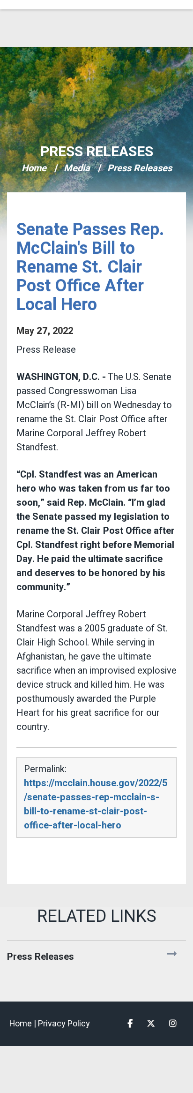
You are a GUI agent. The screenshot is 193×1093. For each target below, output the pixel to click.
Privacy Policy (64, 1023)
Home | (23, 1023)
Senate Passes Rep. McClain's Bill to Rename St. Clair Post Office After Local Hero (90, 267)
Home (34, 168)
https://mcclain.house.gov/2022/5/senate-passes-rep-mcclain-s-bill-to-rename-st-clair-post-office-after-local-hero (95, 804)
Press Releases (96, 152)
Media (77, 168)
